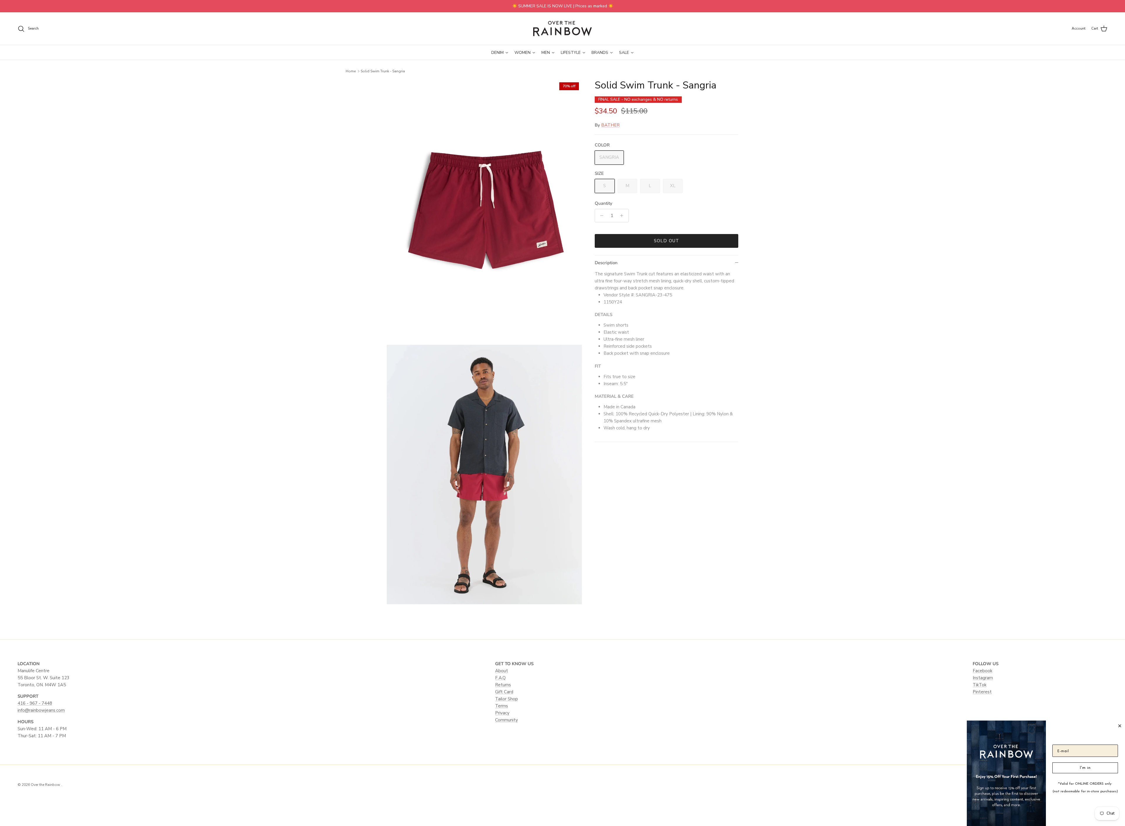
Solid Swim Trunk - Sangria (383, 71)
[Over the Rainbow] (562, 28)
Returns (503, 685)
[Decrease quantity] (600, 215)
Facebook (982, 671)
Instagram (983, 678)
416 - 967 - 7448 (35, 703)
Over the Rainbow (46, 784)
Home (351, 71)
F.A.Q (500, 678)
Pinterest (982, 692)
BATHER (610, 125)
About (501, 671)
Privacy (502, 713)
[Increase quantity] (623, 215)
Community (506, 720)
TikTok (979, 685)
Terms (501, 706)
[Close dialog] (1120, 726)
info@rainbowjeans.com (41, 710)
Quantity (603, 203)
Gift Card (504, 692)
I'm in (1085, 768)
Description (606, 263)
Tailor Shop (506, 699)
